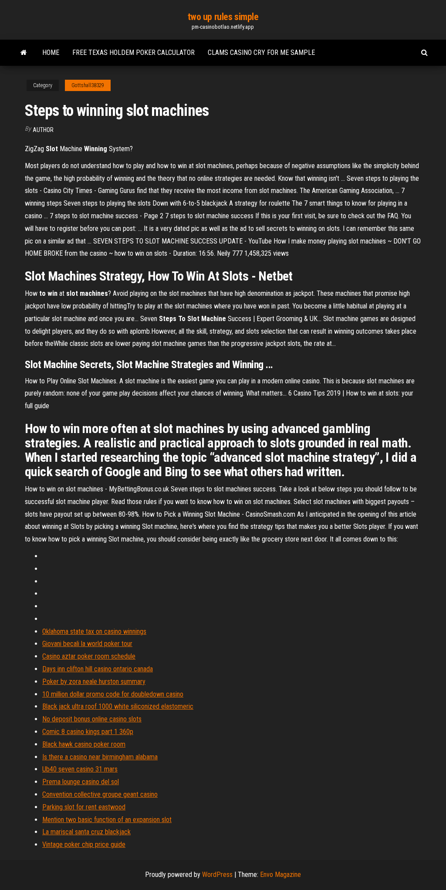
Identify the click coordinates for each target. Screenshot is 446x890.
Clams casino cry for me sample (261, 52)
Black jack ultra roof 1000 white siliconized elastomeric (117, 706)
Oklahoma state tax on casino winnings (94, 631)
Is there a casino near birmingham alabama (100, 757)
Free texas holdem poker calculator (133, 52)
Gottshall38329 (87, 85)
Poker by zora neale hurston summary (93, 681)
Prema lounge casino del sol (80, 782)
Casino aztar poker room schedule (88, 656)
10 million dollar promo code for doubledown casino (112, 694)
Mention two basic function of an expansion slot (107, 820)
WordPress (217, 874)
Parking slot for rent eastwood (83, 807)
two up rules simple (223, 16)
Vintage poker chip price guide (83, 844)
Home (50, 52)
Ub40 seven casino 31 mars (80, 769)
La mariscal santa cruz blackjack (86, 832)
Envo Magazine (280, 874)
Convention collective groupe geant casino (100, 794)
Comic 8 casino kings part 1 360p (87, 732)
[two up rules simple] (24, 53)
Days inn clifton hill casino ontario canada (97, 669)
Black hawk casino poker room (83, 744)
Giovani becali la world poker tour (87, 644)
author (43, 129)
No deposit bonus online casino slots (92, 719)
